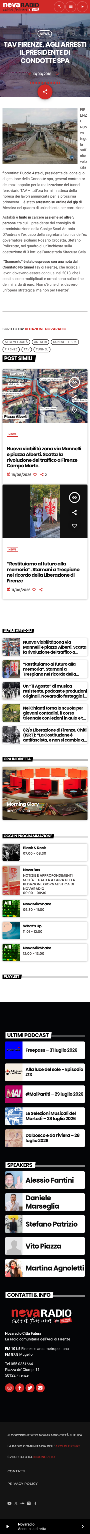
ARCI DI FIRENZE (67, 1446)
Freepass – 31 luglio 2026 (51, 1050)
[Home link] (21, 6)
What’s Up (32, 926)
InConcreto (44, 1457)
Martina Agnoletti (55, 1268)
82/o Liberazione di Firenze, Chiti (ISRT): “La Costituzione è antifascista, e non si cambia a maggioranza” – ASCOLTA (54, 737)
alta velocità (16, 342)
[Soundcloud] (22, 1504)
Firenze (11, 349)
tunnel (42, 349)
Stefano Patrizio (52, 1224)
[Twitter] (30, 1387)
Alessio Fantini (50, 1180)
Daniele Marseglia (42, 1202)
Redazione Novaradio (45, 328)
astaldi (40, 342)
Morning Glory (23, 804)
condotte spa (65, 342)
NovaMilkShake (37, 904)
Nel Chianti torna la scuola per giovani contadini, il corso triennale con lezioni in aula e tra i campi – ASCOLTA (55, 715)
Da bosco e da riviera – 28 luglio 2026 (53, 1138)
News (45, 33)
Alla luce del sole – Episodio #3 (54, 1072)
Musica (14, 790)
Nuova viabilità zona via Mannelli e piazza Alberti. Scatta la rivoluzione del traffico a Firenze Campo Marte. (44, 457)
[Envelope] (40, 1387)
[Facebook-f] (19, 1387)
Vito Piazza (43, 1246)
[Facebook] (36, 1504)
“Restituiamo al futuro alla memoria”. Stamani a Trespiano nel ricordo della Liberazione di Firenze (43, 572)
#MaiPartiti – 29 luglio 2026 (54, 1094)
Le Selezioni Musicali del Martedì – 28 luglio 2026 (51, 1116)
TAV (27, 349)
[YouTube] (10, 1504)
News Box (31, 870)
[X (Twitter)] (16, 1504)
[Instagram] (9, 1387)
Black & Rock (34, 848)
